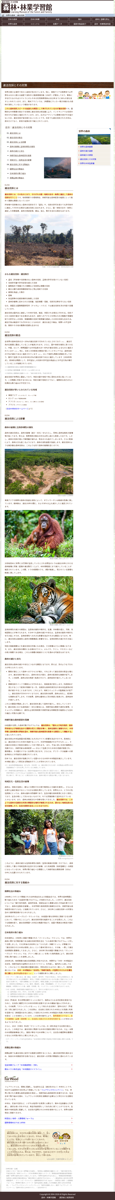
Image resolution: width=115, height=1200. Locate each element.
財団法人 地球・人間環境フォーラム (19, 1118)
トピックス (35, 24)
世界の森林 (10, 15)
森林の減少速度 (86, 150)
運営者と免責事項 (66, 1197)
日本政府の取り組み (18, 173)
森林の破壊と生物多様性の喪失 (22, 146)
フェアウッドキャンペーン (52, 1089)
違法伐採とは (15, 133)
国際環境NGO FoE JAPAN (15, 1122)
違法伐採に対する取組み (20, 164)
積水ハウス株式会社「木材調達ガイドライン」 (23, 1069)
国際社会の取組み (17, 169)
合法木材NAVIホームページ (17, 408)
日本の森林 (12, 19)
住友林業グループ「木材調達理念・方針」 (22, 1065)
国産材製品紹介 (80, 24)
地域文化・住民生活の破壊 (20, 160)
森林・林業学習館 (48, 1197)
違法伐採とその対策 (88, 159)
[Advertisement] (90, 8)
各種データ (57, 24)
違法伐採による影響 (18, 142)
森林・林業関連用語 (102, 24)
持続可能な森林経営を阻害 (20, 155)
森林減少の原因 (86, 155)
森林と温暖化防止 (102, 19)
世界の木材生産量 (87, 163)
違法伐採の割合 (16, 137)
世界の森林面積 (86, 146)
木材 (57, 19)
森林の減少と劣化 (17, 151)
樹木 (80, 19)
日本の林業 (35, 19)
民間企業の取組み (17, 177)
